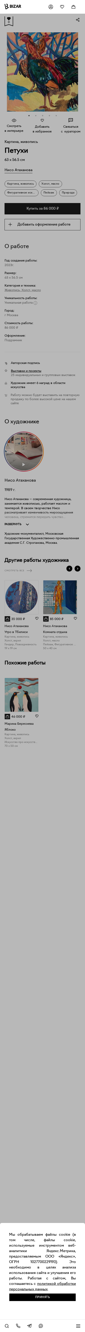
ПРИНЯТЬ (42, 1297)
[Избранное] (62, 7)
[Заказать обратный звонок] (18, 1326)
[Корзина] (73, 7)
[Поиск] (7, 1326)
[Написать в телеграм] (29, 1326)
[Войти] (51, 7)
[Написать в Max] (41, 1326)
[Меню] (78, 1326)
